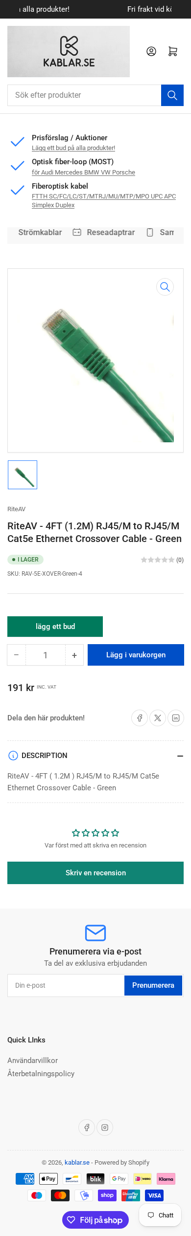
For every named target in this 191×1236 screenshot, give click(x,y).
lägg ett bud (55, 629)
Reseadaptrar (109, 232)
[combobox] (95, 95)
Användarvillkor (32, 1060)
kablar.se (77, 1162)
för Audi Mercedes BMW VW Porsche (83, 172)
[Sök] (172, 95)
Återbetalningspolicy (40, 1073)
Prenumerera (153, 985)
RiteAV (16, 509)
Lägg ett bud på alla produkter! (73, 148)
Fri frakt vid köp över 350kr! (103, 9)
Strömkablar (38, 232)
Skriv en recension (96, 872)
